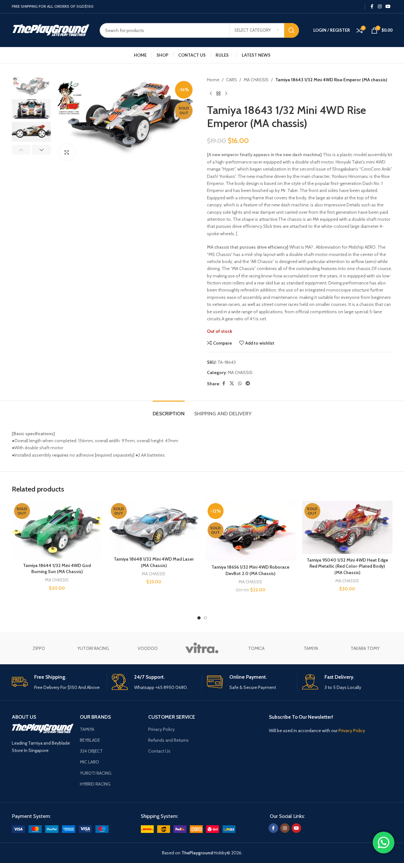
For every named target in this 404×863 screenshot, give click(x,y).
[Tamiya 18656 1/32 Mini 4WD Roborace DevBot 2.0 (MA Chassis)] (250, 531)
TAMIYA (311, 648)
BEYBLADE (90, 740)
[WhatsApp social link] (240, 383)
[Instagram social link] (380, 6)
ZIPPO (39, 648)
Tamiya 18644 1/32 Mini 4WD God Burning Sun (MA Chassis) (57, 569)
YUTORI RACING (93, 648)
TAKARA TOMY (365, 648)
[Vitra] (202, 648)
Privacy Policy (161, 729)
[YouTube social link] (388, 6)
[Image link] (60, 828)
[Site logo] (51, 30)
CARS (231, 80)
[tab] (169, 410)
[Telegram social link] (248, 383)
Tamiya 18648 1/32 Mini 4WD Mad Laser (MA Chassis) (154, 562)
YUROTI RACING (95, 773)
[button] (21, 150)
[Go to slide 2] (205, 617)
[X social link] (232, 383)
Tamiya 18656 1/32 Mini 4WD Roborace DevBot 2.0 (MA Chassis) (250, 570)
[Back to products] (218, 93)
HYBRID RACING (95, 784)
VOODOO (148, 648)
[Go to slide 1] (199, 617)
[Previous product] (211, 93)
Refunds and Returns (168, 740)
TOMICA (256, 648)
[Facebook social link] (372, 6)
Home (213, 80)
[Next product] (226, 93)
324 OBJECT (91, 751)
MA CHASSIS (256, 80)
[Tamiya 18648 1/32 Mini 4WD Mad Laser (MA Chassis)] (154, 527)
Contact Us (159, 751)
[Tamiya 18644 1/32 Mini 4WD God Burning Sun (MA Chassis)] (57, 530)
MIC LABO (89, 762)
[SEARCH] (291, 30)
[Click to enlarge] (67, 152)
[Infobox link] (57, 682)
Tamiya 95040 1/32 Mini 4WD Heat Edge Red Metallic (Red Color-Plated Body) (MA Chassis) (347, 566)
